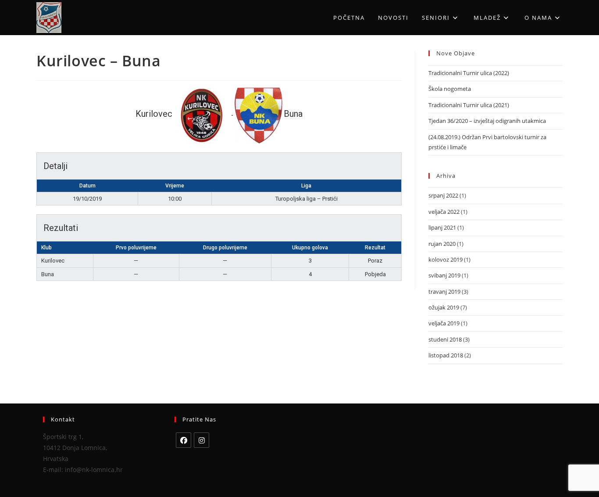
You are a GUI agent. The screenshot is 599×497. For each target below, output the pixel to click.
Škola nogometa (449, 89)
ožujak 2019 (443, 307)
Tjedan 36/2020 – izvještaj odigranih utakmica (487, 121)
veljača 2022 (444, 212)
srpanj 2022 (443, 195)
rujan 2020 (442, 244)
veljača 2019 (444, 323)
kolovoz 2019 (445, 259)
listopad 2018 (445, 355)
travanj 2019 (444, 291)
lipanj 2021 (442, 227)
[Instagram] (201, 440)
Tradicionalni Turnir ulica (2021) (468, 105)
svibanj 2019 (444, 275)
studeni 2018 (445, 339)
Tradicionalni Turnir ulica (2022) (468, 73)
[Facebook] (183, 440)
